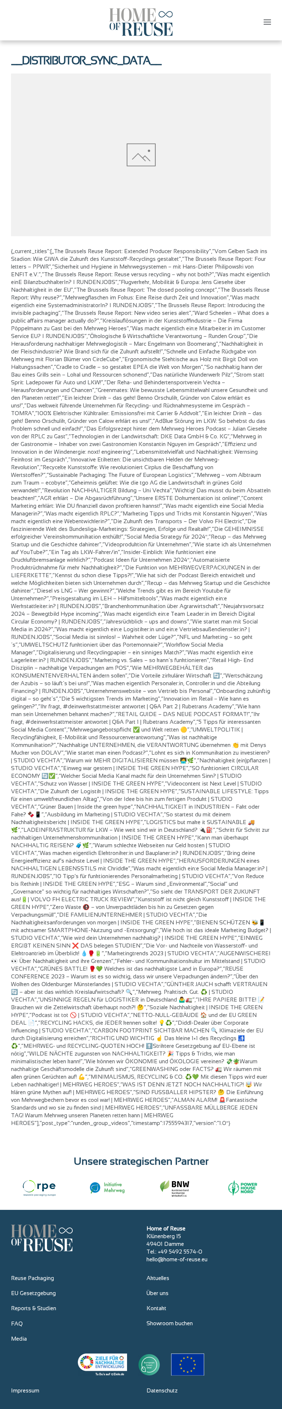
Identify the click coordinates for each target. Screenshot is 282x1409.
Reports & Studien (33, 1308)
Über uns (158, 1293)
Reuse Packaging (32, 1278)
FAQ (17, 1323)
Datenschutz (162, 1390)
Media (19, 1339)
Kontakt (156, 1308)
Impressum (25, 1390)
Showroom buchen (170, 1323)
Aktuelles (158, 1278)
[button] (267, 22)
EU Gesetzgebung (33, 1293)
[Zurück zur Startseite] (141, 22)
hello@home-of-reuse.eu (177, 1259)
